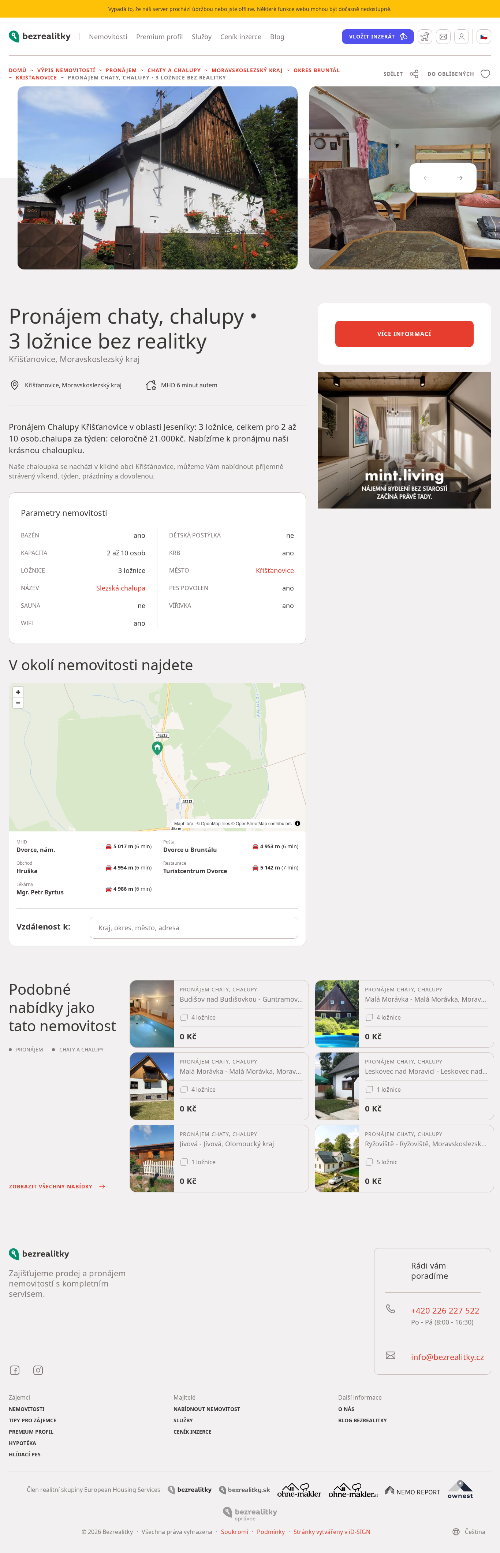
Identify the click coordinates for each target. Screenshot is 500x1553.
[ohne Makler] (299, 1489)
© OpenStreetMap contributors (261, 823)
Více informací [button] (404, 334)
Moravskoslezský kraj (247, 70)
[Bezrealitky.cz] (190, 1489)
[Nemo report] (412, 1490)
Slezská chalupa (120, 588)
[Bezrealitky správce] (250, 1513)
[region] (157, 757)
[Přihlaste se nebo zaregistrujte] (461, 36)
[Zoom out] (18, 702)
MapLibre (183, 823)
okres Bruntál (317, 70)
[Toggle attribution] (297, 823)
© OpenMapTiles (213, 823)
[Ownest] (460, 1489)
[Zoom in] (18, 692)
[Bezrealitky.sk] (244, 1490)
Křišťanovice (36, 77)
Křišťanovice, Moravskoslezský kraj (73, 385)
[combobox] (194, 928)
